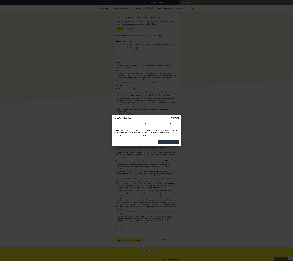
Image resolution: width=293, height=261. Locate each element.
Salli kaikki (168, 142)
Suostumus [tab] (124, 123)
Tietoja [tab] (169, 123)
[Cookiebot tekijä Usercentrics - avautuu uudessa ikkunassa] (172, 118)
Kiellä (146, 142)
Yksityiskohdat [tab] (146, 123)
